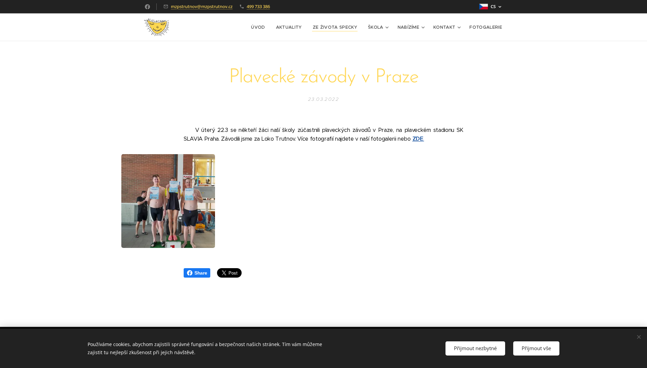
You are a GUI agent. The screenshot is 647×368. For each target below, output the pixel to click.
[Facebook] (147, 6)
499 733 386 (258, 6)
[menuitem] (259, 27)
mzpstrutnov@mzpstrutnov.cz (202, 6)
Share (200, 273)
